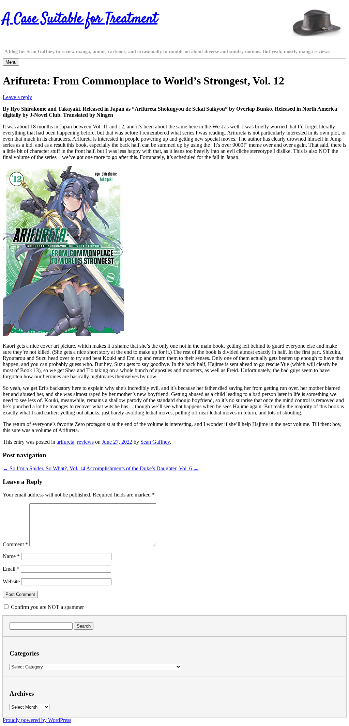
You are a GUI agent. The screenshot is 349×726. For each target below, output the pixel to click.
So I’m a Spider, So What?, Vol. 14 (44, 468)
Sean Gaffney (155, 442)
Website (11, 581)
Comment (15, 544)
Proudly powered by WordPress (37, 720)
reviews (85, 442)
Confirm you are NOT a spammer (47, 607)
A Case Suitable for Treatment (80, 19)
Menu (10, 62)
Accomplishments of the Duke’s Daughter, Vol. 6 (142, 468)
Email (11, 569)
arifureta (65, 442)
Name (11, 556)
